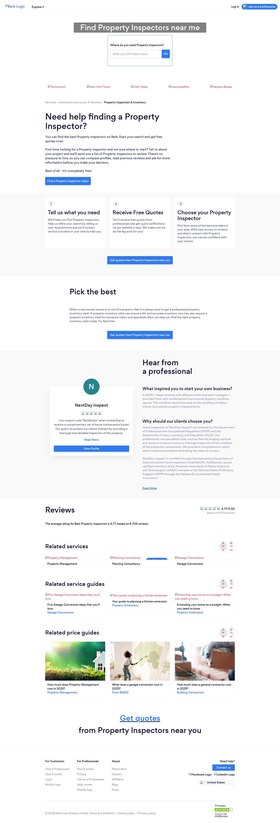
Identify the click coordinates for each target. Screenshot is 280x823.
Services (50, 102)
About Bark (119, 769)
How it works (53, 774)
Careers (117, 774)
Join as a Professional (90, 779)
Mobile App (53, 785)
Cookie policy (126, 813)
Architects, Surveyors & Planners (80, 102)
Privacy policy (147, 813)
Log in (235, 7)
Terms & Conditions (102, 813)
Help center (84, 785)
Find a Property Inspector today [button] (68, 181)
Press (115, 790)
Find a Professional (57, 769)
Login (48, 779)
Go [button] (166, 54)
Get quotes (140, 718)
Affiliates (117, 779)
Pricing (81, 774)
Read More (149, 488)
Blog (115, 785)
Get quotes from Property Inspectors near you (140, 260)
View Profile (91, 449)
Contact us (223, 767)
